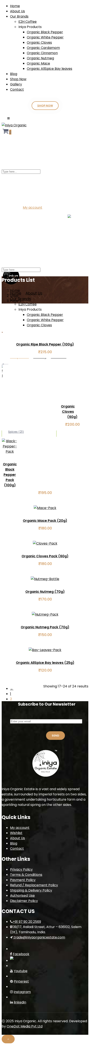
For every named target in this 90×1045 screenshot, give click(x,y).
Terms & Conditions (26, 874)
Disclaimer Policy (24, 900)
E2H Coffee (27, 21)
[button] (7, 132)
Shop (14, 295)
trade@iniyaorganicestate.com (27, 195)
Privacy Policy (21, 869)
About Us (17, 11)
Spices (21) (16, 432)
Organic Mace (38, 63)
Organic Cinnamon (42, 53)
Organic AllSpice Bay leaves (49, 68)
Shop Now (18, 79)
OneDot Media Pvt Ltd (24, 1026)
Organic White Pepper (45, 37)
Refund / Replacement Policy (34, 885)
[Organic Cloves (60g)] (2, 375)
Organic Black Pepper (45, 32)
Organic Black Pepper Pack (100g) (10, 475)
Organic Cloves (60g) (69, 411)
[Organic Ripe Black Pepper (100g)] (2, 331)
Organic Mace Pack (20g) (45, 520)
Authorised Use (22, 895)
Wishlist (16, 832)
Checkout (51, 207)
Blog (13, 73)
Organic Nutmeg (40, 58)
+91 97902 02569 (73, 195)
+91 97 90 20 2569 (27, 921)
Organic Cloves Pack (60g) (45, 556)
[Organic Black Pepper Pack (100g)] (10, 451)
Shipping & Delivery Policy (31, 890)
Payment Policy (23, 879)
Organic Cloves (39, 42)
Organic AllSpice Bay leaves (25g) (45, 662)
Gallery (16, 84)
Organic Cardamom (43, 47)
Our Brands (19, 16)
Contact (17, 89)
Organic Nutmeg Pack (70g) (45, 627)
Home (15, 6)
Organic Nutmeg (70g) (45, 591)
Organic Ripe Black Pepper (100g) (45, 344)
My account (32, 207)
